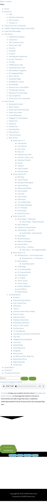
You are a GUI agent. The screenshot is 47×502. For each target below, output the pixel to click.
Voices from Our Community (15, 26)
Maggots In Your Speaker (18, 118)
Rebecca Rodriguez (24, 241)
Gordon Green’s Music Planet (24, 311)
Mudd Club (13, 121)
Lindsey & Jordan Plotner (26, 227)
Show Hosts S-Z (19, 252)
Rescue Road (18, 353)
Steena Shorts (14, 132)
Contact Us (13, 23)
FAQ (10, 14)
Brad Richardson (23, 238)
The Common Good (16, 42)
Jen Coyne (21, 149)
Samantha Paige (15, 79)
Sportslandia (13, 84)
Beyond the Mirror (20, 359)
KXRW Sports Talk (16, 65)
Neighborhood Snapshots (22, 339)
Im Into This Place (15, 59)
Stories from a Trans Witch (19, 87)
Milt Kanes (21, 199)
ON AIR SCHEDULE (12, 373)
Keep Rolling (18, 345)
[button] (23, 4)
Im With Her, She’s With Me (23, 356)
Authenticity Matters (17, 37)
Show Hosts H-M (19, 174)
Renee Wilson (22, 292)
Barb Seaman (22, 261)
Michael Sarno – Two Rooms (32, 258)
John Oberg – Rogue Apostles (33, 222)
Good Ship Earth (28, 264)
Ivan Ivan (20, 194)
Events (20, 163)
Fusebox (12, 54)
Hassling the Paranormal (18, 56)
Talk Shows (8, 34)
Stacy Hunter (22, 191)
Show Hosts (13, 138)
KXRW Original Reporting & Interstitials (19, 28)
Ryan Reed (21, 236)
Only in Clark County (21, 325)
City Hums (17, 342)
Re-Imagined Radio (16, 73)
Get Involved (13, 20)
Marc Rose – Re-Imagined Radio (34, 250)
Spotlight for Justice (16, 82)
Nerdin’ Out (13, 126)
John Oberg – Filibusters (26, 219)
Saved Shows (9, 367)
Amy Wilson (22, 289)
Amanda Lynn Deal (24, 154)
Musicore (12, 124)
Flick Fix (12, 48)
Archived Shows (15, 295)
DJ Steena (4, 393)
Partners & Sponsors (16, 17)
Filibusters (17, 306)
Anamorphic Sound (16, 104)
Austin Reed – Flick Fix (25, 230)
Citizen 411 (13, 40)
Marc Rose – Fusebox (25, 247)
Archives (16, 297)
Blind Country (14, 107)
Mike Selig (21, 267)
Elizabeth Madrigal (24, 205)
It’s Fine (12, 62)
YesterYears (17, 365)
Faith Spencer (22, 275)
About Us (8, 12)
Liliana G (20, 166)
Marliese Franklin (24, 160)
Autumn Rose (22, 244)
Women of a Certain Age (18, 93)
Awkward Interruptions (22, 300)
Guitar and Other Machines (19, 110)
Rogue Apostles (19, 362)
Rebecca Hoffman (24, 188)
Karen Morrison (23, 213)
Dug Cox (20, 152)
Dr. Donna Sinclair (24, 272)
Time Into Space (15, 135)
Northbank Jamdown (21, 323)
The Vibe (16, 337)
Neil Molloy (21, 210)
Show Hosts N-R (19, 216)
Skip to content (5, 1)
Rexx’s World (14, 76)
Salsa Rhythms (14, 129)
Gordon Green (22, 171)
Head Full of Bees (15, 112)
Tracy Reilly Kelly (23, 202)
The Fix (16, 309)
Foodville (12, 51)
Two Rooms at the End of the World (26, 334)
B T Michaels (22, 208)
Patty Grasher (22, 168)
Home (6, 9)
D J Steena (21, 278)
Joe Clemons (22, 146)
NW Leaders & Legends (17, 70)
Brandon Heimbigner (25, 182)
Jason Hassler (22, 180)
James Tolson (22, 281)
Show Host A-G (19, 140)
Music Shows (9, 101)
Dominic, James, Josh (25, 157)
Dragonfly (17, 351)
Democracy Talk (15, 45)
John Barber (22, 143)
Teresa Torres (22, 283)
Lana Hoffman (22, 185)
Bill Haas (20, 177)
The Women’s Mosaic (17, 90)
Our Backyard (18, 328)
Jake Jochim (22, 196)
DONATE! (8, 370)
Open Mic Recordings (12, 31)
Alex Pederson (22, 224)
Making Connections (21, 320)
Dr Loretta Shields (24, 269)
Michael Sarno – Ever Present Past (30, 255)
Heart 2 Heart (18, 314)
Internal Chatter (19, 317)
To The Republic (19, 331)
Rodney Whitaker (24, 286)
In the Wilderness (15, 115)
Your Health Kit (14, 96)
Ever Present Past (19, 303)
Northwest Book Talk (17, 68)
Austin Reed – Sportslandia (32, 233)
